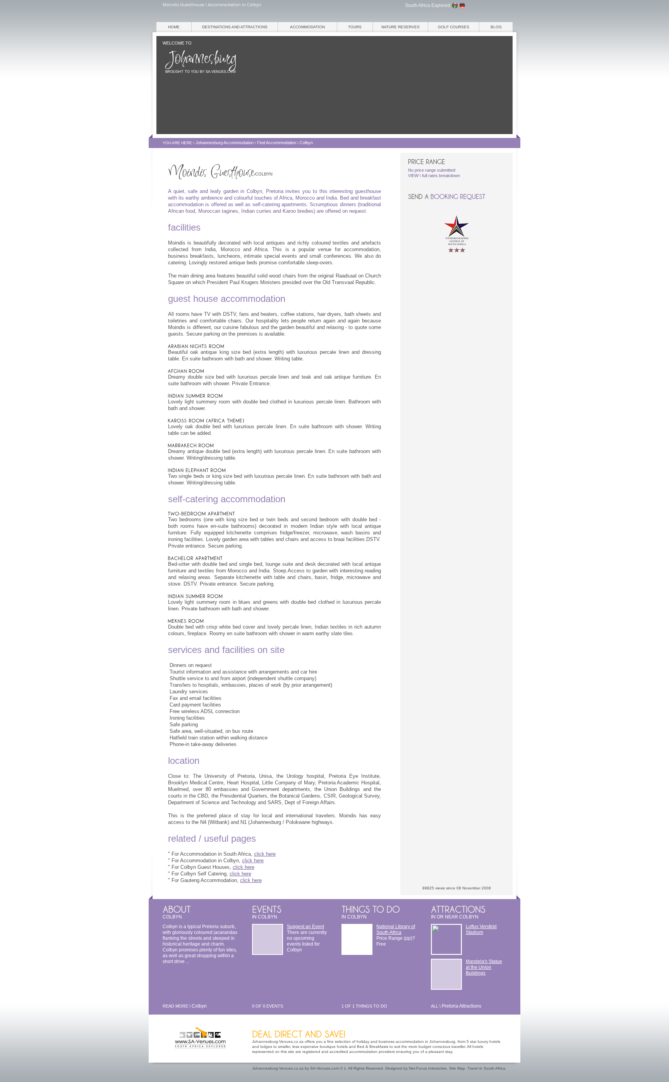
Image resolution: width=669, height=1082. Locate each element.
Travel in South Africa (486, 1068)
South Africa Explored (427, 5)
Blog (496, 27)
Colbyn (306, 142)
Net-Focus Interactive (428, 1068)
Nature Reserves (400, 27)
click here (265, 854)
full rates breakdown (441, 175)
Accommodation (307, 27)
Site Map (457, 1068)
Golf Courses (453, 27)
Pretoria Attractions (461, 1006)
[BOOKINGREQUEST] (458, 196)
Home (174, 27)
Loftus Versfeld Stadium (481, 929)
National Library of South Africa (395, 929)
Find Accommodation (276, 142)
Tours (355, 27)
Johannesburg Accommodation (225, 142)
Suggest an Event (305, 926)
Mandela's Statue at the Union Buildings (484, 967)
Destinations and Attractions (235, 27)
